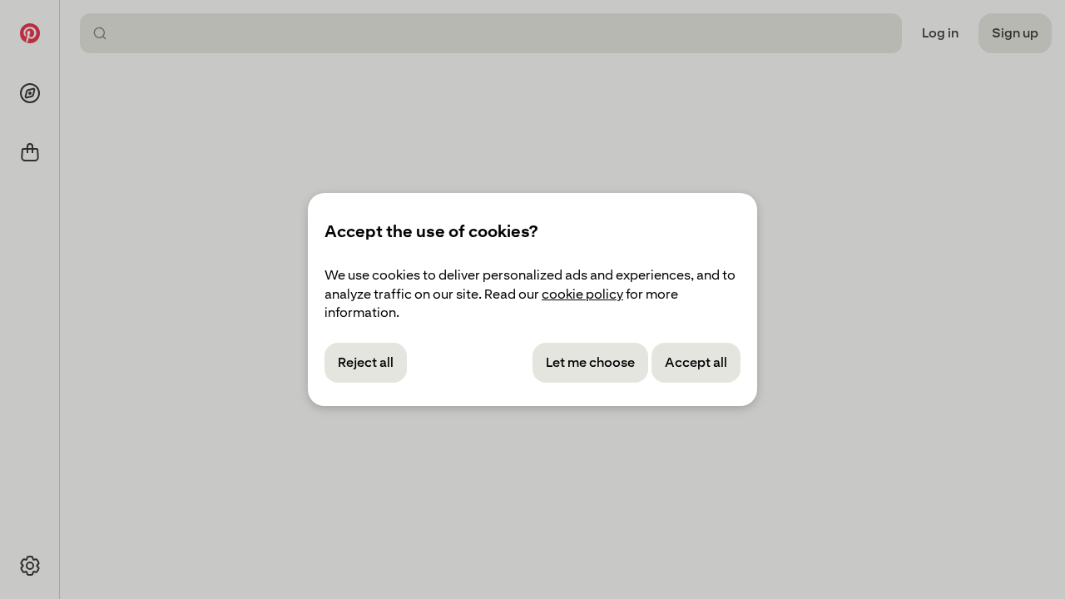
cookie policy (582, 294)
